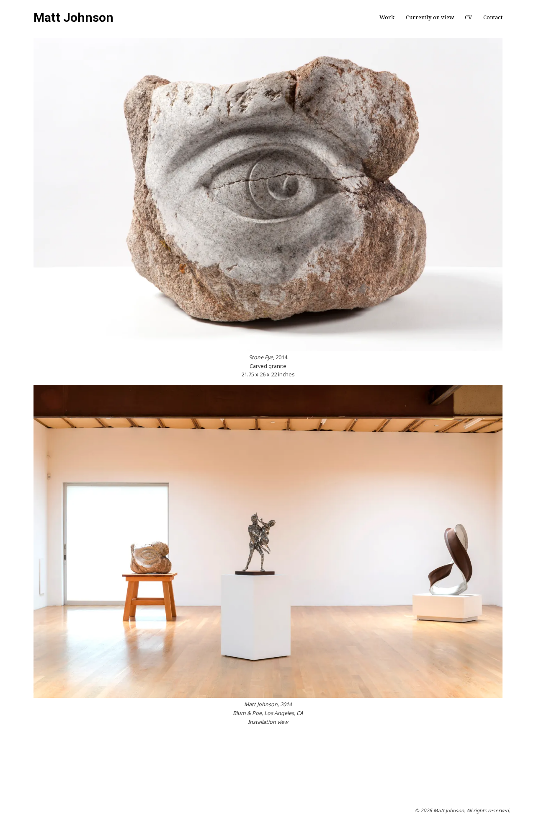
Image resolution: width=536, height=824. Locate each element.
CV (468, 17)
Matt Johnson (73, 17)
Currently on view (430, 17)
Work (386, 17)
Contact (492, 17)
